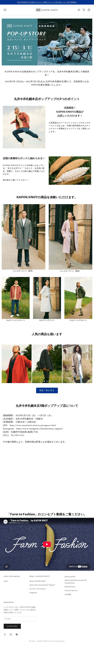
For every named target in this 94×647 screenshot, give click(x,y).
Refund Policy (70, 587)
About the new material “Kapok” (42, 585)
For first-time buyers (37, 589)
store (6, 581)
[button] (44, 381)
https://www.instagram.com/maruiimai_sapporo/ (39, 428)
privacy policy (70, 577)
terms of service (71, 591)
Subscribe (12, 626)
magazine (33, 593)
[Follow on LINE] (17, 634)
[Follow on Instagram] (11, 634)
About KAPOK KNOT (37, 581)
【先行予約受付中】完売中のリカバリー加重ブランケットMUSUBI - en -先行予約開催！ (47, 2)
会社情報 (68, 594)
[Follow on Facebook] (5, 634)
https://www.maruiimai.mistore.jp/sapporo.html (33, 425)
